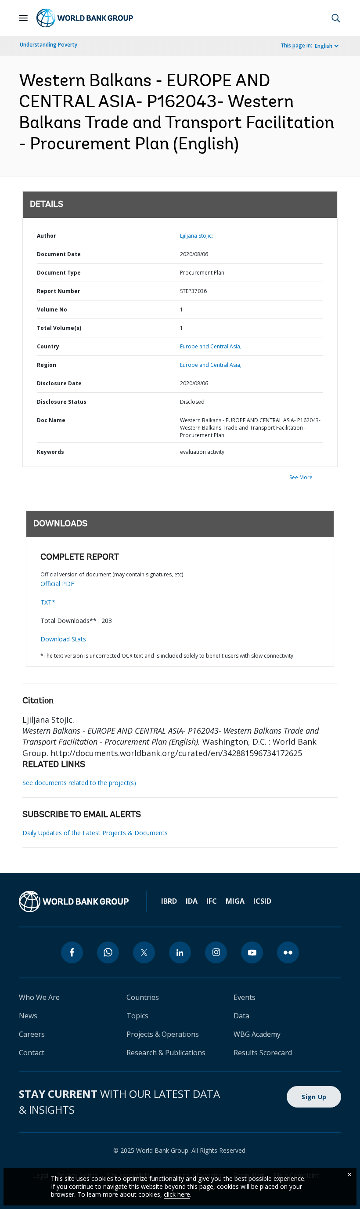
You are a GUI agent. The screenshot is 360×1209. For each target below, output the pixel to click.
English (323, 46)
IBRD (169, 901)
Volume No (52, 309)
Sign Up (314, 1097)
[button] (336, 18)
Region (46, 365)
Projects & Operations (162, 1034)
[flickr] (288, 952)
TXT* (47, 602)
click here (177, 1194)
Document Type (59, 272)
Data (241, 1016)
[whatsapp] (108, 952)
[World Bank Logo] (84, 18)
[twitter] (144, 952)
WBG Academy (257, 1034)
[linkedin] (180, 952)
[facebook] (72, 952)
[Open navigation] (23, 18)
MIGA (235, 901)
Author (46, 235)
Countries (142, 997)
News (28, 1016)
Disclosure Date (59, 383)
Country (48, 346)
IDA (192, 901)
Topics (137, 1016)
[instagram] (216, 952)
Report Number (58, 291)
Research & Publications (165, 1052)
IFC (211, 901)
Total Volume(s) (59, 328)
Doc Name (51, 420)
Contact (31, 1052)
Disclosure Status (61, 401)
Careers (32, 1034)
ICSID (262, 901)
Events (245, 997)
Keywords (50, 452)
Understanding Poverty (48, 44)
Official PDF (57, 583)
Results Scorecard (263, 1052)
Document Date (59, 254)
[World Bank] (74, 901)
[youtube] (252, 952)
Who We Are (39, 997)
